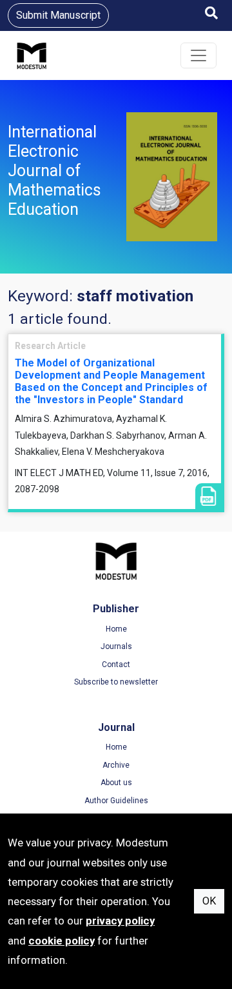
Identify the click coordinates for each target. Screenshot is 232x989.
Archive (116, 765)
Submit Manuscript (58, 15)
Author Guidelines (116, 800)
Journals (116, 646)
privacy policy (120, 920)
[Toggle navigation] (198, 55)
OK (209, 901)
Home (116, 629)
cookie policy (61, 940)
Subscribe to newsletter (116, 681)
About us (116, 782)
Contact (116, 664)
